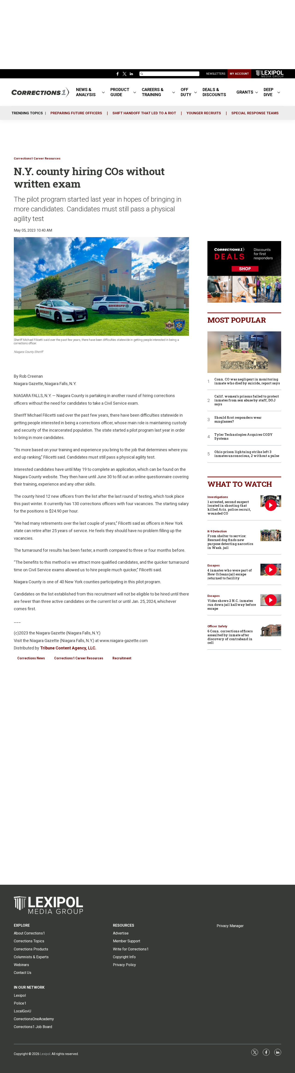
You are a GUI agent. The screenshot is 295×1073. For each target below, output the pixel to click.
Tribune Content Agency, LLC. (68, 648)
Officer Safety (217, 626)
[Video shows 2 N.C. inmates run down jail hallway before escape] (270, 600)
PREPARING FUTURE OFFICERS (76, 113)
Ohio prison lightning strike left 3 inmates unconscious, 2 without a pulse (246, 454)
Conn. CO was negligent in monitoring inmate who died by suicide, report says (247, 381)
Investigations (217, 497)
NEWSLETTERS (215, 73)
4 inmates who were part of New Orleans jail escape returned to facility (229, 574)
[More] (103, 92)
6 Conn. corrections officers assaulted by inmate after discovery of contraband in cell (230, 637)
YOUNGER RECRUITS (203, 113)
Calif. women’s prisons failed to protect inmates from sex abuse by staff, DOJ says (246, 400)
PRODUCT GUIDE (119, 92)
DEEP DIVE (268, 92)
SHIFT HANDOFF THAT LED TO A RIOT (144, 113)
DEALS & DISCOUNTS (214, 92)
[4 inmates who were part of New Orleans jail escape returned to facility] (270, 569)
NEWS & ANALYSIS (86, 92)
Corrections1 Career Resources (37, 158)
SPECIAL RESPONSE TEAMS (255, 113)
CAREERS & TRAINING (153, 92)
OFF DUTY (186, 92)
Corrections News (31, 658)
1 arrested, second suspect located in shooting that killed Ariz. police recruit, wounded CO (229, 508)
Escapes (213, 565)
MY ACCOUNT (239, 73)
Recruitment (121, 658)
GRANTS (244, 92)
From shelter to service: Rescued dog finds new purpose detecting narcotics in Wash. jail (230, 542)
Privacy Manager (230, 926)
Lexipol (45, 1054)
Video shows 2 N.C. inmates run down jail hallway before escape (231, 604)
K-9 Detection (217, 531)
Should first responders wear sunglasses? (238, 420)
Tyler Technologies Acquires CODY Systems (243, 437)
